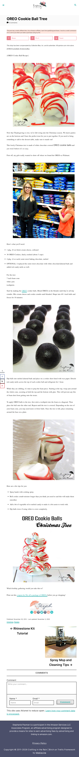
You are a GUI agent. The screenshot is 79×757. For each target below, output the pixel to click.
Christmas (10, 622)
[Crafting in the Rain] (39, 5)
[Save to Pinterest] (2, 385)
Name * (13, 698)
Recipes (16, 622)
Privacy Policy (39, 743)
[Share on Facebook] (2, 376)
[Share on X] (2, 381)
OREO (24, 290)
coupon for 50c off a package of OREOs (32, 595)
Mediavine (41, 753)
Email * (36, 698)
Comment (11, 680)
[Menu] (3, 5)
